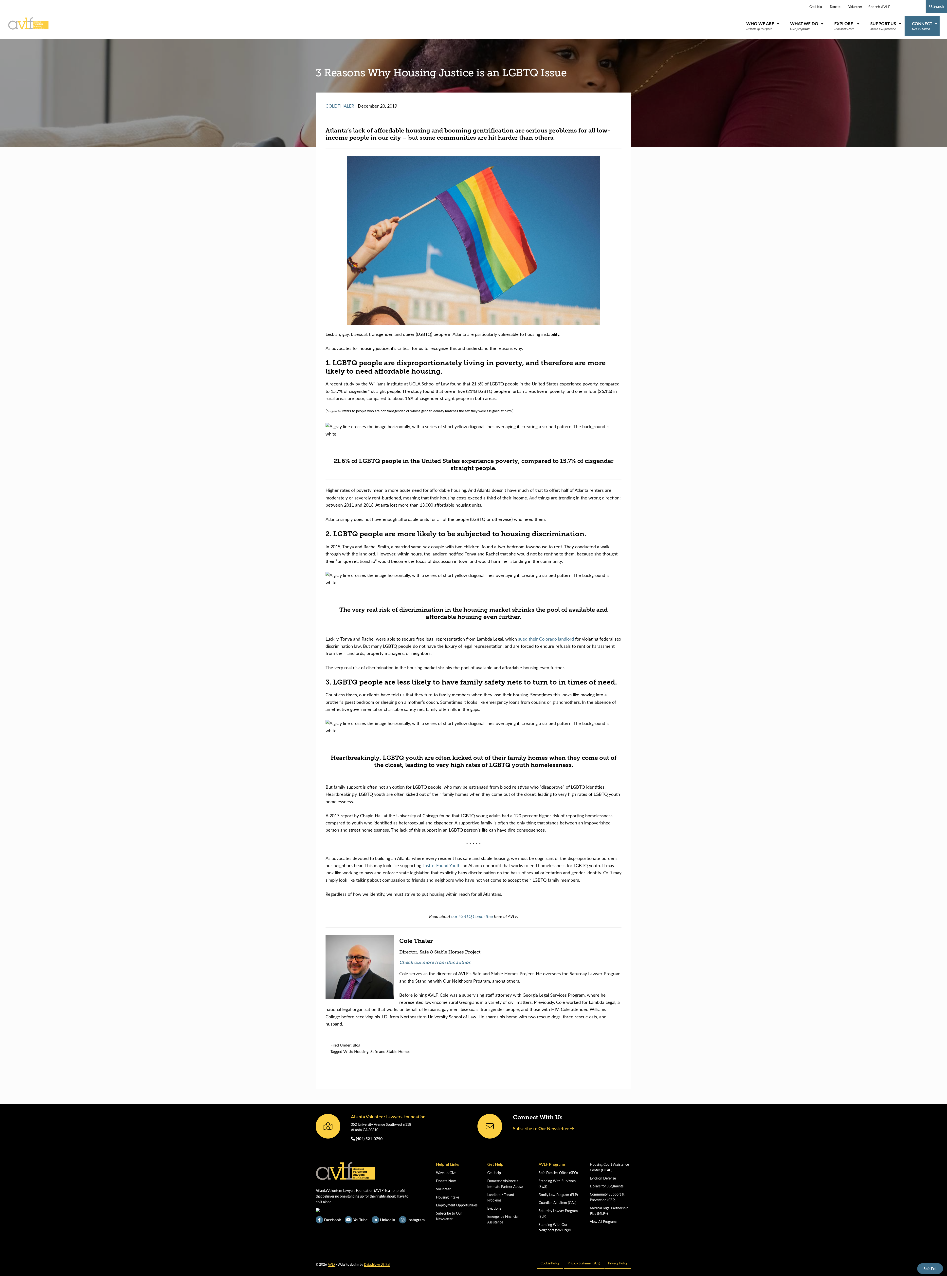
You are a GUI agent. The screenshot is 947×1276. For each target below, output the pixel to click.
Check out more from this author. (435, 962)
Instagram (416, 1219)
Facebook (332, 1219)
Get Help (494, 1172)
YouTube (360, 1219)
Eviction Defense (603, 1178)
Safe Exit (930, 1268)
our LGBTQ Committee (472, 916)
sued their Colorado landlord (546, 639)
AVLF (331, 1264)
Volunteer (443, 1189)
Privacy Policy (618, 1263)
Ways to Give (446, 1172)
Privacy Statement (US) (584, 1263)
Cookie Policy (550, 1263)
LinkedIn (387, 1219)
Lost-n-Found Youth (441, 865)
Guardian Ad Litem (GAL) (557, 1202)
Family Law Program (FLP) (558, 1194)
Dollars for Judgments (606, 1186)
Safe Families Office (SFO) (558, 1172)
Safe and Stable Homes (390, 1051)
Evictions (494, 1208)
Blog (356, 1044)
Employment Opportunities (456, 1205)
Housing (361, 1051)
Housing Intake (447, 1197)
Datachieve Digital (377, 1264)
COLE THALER (340, 106)
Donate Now (446, 1181)
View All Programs (603, 1221)
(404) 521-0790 (368, 1138)
